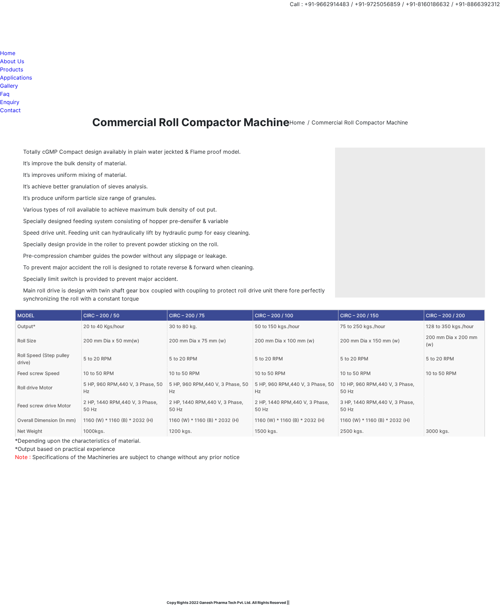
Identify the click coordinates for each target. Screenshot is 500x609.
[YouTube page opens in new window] (30, 522)
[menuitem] (7, 53)
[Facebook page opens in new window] (20, 522)
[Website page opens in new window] (50, 522)
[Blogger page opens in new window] (60, 522)
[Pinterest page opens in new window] (40, 522)
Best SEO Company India (312, 602)
